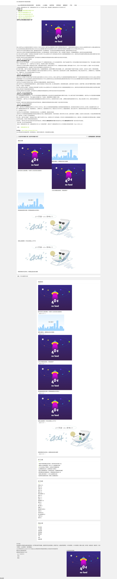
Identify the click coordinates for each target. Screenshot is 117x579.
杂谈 (75, 5)
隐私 (40, 487)
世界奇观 (58, 5)
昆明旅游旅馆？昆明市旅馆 (94, 136)
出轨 (39, 510)
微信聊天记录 (41, 509)
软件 (40, 490)
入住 (39, 504)
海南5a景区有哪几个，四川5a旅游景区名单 (48, 474)
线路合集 (20, 10)
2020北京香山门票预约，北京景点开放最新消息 (49, 467)
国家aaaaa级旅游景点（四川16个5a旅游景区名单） (50, 465)
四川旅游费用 (41, 514)
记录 (40, 488)
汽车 (71, 5)
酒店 (40, 492)
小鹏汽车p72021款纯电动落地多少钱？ (26, 16)
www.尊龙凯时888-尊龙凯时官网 (23, 1)
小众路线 (45, 5)
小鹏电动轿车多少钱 (24, 127)
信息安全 (40, 512)
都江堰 (40, 505)
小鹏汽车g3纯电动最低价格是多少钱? (26, 10)
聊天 (40, 497)
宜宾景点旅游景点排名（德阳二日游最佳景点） (49, 475)
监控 (39, 517)
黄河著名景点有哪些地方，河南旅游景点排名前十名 (50, 472)
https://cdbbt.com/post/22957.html (29, 130)
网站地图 (2, 578)
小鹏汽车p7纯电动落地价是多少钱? (25, 14)
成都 (39, 507)
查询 (40, 495)
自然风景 (52, 5)
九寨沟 (40, 516)
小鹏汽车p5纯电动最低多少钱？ (24, 12)
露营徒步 (65, 5)
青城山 (40, 485)
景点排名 (38, 5)
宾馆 (40, 499)
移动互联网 (41, 493)
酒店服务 (41, 500)
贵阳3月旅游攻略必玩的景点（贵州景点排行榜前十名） (50, 463)
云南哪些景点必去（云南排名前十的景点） (48, 468)
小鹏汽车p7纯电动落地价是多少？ (25, 18)
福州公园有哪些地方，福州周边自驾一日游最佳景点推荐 (51, 470)
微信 (39, 502)
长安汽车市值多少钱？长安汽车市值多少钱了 (28, 136)
